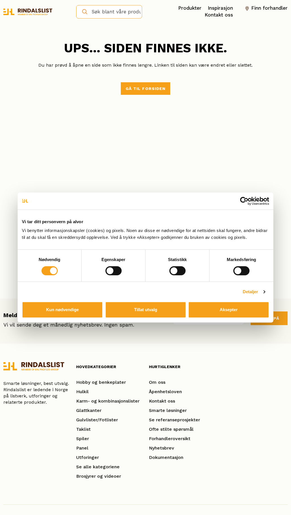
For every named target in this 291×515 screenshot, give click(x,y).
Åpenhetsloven (165, 391)
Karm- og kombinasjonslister (108, 401)
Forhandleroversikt (169, 438)
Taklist (83, 429)
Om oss (157, 382)
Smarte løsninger (168, 410)
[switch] (113, 270)
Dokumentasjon (166, 457)
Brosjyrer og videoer (98, 476)
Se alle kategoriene (98, 466)
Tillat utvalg (145, 309)
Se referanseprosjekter (174, 419)
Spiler (82, 438)
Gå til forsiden (146, 88)
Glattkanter (88, 410)
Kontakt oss (219, 15)
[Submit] (82, 11)
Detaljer (250, 291)
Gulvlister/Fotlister (97, 419)
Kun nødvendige (62, 309)
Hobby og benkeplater (101, 382)
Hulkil (82, 391)
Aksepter (229, 309)
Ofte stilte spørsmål (171, 429)
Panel (82, 448)
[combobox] (109, 12)
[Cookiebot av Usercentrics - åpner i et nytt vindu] (244, 201)
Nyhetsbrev (161, 448)
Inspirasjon (220, 8)
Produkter (189, 8)
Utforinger (87, 457)
